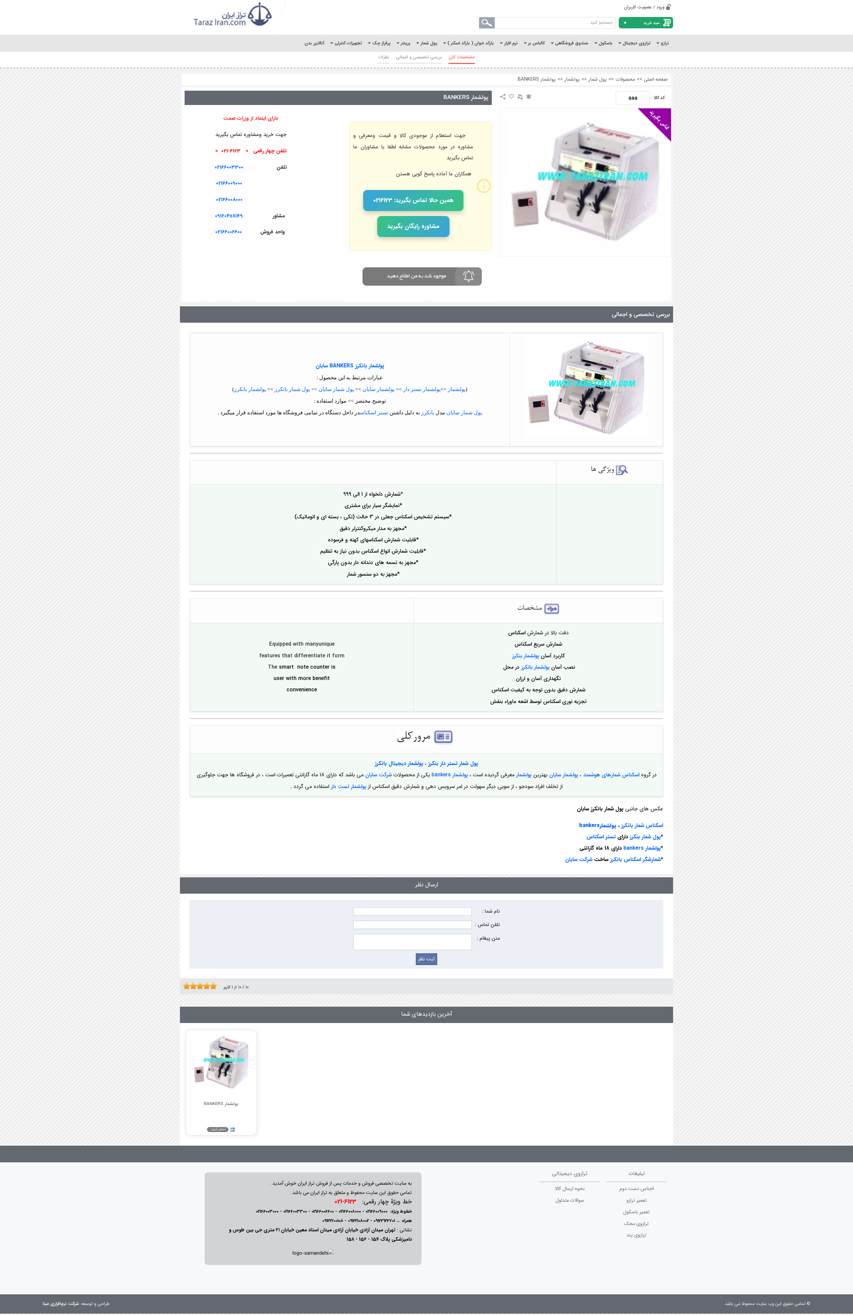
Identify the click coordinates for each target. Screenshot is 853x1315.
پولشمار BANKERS (537, 79)
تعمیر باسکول (636, 1212)
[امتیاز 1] (185, 986)
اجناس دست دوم (636, 1189)
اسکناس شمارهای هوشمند (611, 775)
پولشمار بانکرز (369, 366)
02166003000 (267, 1211)
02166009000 (229, 183)
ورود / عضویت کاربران (644, 7)
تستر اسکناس (374, 412)
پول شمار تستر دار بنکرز (453, 763)
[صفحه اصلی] (233, 17)
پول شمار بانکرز (292, 389)
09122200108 (332, 1220)
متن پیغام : (488, 938)
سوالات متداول (569, 1200)
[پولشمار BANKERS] (585, 180)
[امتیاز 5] (198, 986)
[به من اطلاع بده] (528, 96)
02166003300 (229, 167)
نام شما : (491, 911)
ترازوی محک (636, 1224)
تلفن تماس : (487, 925)
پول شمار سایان (336, 389)
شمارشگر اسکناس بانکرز (635, 859)
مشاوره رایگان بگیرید (413, 226)
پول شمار (597, 79)
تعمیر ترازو (636, 1200)
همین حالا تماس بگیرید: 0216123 (413, 200)
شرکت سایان (378, 775)
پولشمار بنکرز (525, 656)
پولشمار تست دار (348, 786)
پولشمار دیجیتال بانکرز (399, 763)
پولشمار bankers (449, 775)
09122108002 (358, 1220)
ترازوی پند (636, 1235)
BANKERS (342, 366)
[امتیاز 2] (188, 986)
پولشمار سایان (379, 389)
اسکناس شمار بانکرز (642, 825)
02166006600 (323, 1211)
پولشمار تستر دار (421, 389)
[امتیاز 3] (191, 986)
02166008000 (229, 200)
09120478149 (229, 216)
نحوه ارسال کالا (570, 1189)
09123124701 (384, 1220)
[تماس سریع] (313, 248)
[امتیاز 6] (201, 986)
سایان (322, 366)
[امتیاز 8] (208, 986)
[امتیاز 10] (215, 986)
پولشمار (572, 79)
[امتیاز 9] (211, 986)
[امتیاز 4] (195, 986)
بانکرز (427, 412)
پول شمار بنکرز (644, 837)
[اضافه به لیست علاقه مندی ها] (511, 96)
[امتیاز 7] (205, 986)
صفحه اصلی (656, 79)
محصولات (625, 79)
